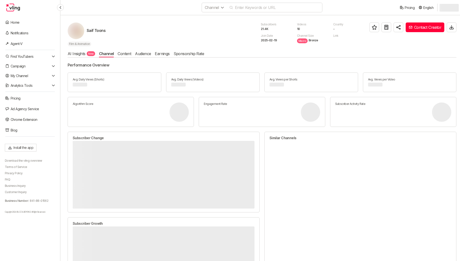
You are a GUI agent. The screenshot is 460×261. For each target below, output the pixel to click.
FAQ (7, 179)
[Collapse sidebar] (60, 7)
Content (124, 53)
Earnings (162, 53)
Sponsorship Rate (189, 53)
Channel (106, 53)
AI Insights (81, 53)
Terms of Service (16, 167)
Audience (143, 53)
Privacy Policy (14, 173)
